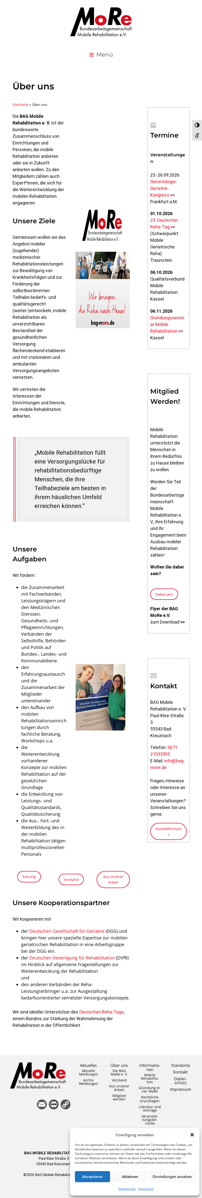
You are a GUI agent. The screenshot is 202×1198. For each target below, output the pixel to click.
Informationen (149, 1067)
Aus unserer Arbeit (113, 879)
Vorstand (71, 879)
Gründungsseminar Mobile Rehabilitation (167, 324)
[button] (192, 1134)
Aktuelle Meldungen (88, 1072)
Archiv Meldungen (88, 1082)
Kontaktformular (168, 831)
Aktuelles (88, 1065)
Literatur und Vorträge (150, 1108)
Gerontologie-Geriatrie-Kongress (163, 188)
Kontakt (180, 1072)
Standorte (180, 1065)
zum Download (167, 622)
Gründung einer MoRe (150, 1089)
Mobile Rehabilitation (150, 1078)
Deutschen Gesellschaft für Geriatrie (66, 931)
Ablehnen (130, 1177)
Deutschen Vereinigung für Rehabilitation (72, 958)
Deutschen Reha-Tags (101, 1012)
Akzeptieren (92, 1177)
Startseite (20, 104)
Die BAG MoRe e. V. (119, 1072)
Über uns (119, 1065)
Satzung (29, 876)
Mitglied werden (119, 1097)
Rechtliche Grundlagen (150, 1099)
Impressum (146, 1189)
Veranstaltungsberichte (149, 1119)
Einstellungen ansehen (172, 1177)
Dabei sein (164, 594)
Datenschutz (127, 1189)
